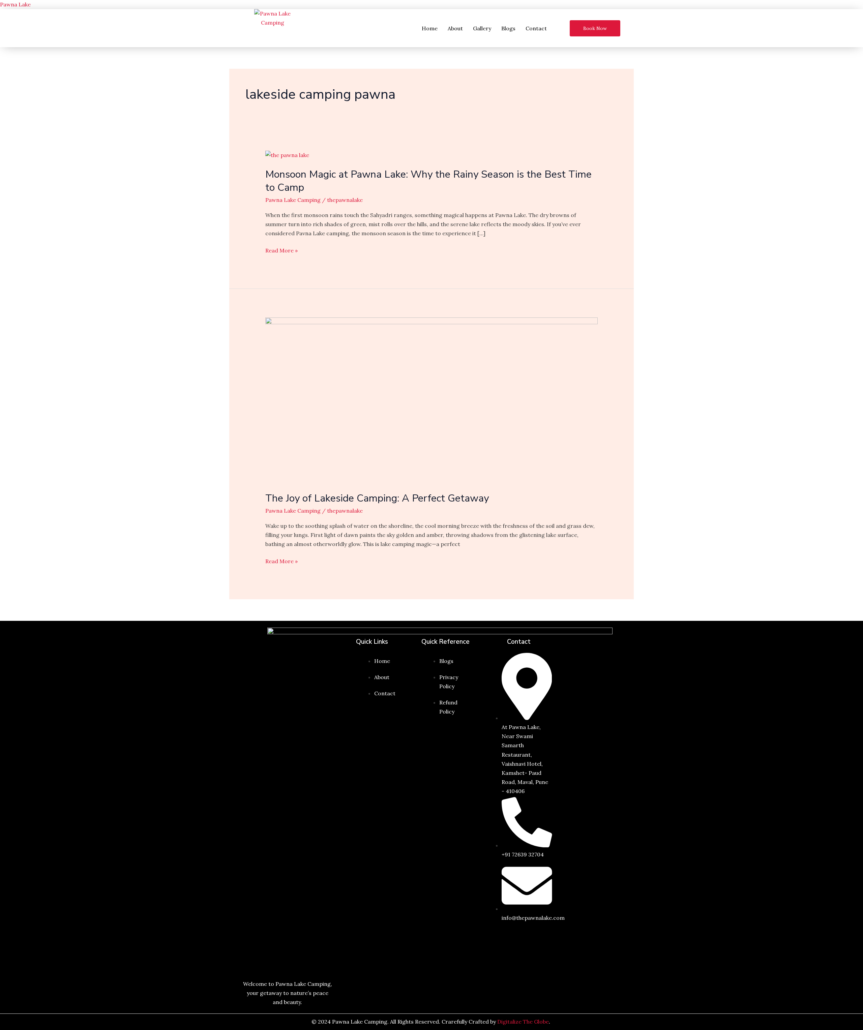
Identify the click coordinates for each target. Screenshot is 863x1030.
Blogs (508, 28)
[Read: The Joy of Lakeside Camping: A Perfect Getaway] (431, 400)
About (455, 28)
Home (430, 28)
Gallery (482, 28)
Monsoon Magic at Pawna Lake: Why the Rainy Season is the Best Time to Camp (428, 181)
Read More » (281, 250)
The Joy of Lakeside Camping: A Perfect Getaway (377, 498)
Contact (536, 28)
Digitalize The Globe (523, 1021)
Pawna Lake (15, 4)
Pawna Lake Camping (293, 199)
